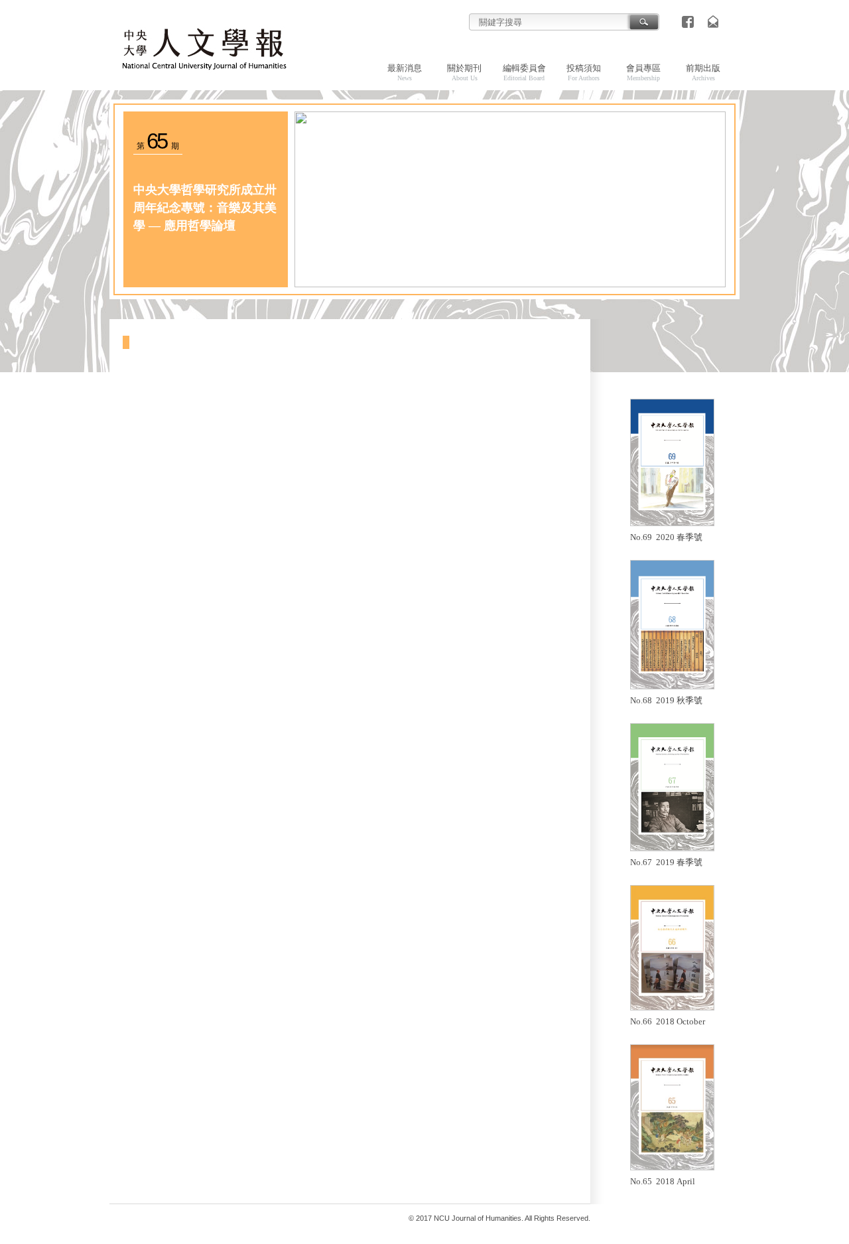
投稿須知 (583, 72)
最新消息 (404, 72)
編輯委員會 (524, 72)
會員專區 (643, 72)
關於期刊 (464, 72)
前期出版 (703, 72)
